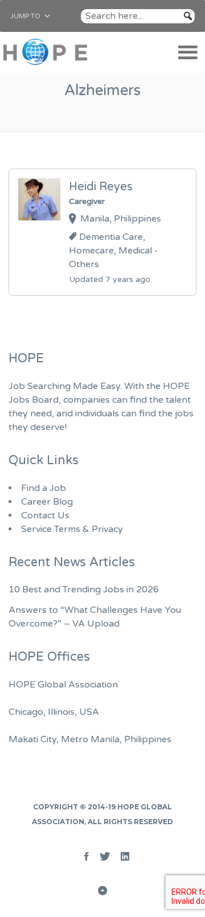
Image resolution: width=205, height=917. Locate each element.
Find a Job (43, 488)
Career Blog (47, 501)
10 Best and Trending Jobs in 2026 (84, 589)
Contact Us (45, 515)
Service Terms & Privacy (72, 529)
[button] (25, 16)
